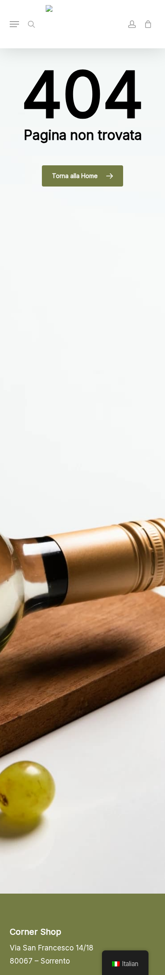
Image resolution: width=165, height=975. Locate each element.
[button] (14, 24)
